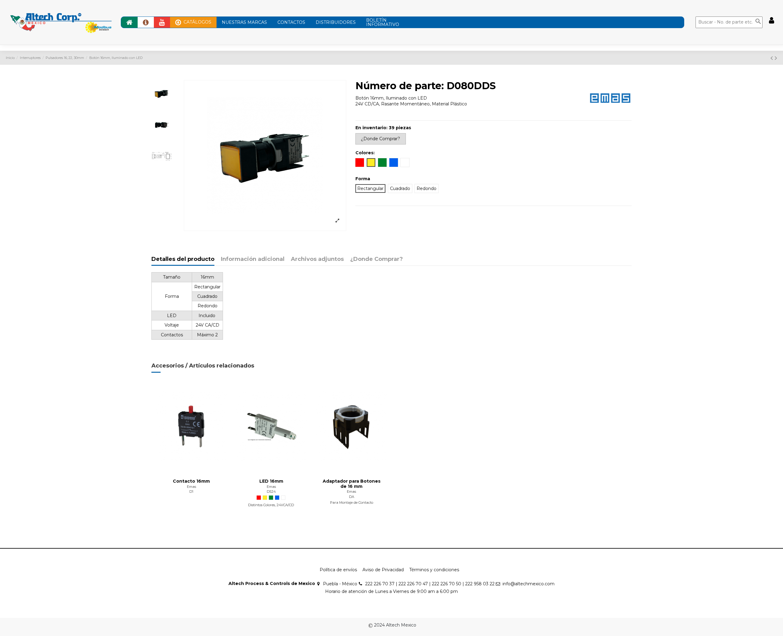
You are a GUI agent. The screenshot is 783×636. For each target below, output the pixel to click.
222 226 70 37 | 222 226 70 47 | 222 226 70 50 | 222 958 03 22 (430, 584)
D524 (271, 491)
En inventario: (371, 127)
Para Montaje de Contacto (351, 502)
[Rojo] (259, 497)
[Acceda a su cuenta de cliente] (771, 20)
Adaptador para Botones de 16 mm (351, 483)
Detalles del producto (182, 259)
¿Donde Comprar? (376, 259)
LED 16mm (271, 481)
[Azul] (277, 497)
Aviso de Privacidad (383, 569)
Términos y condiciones (434, 569)
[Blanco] (283, 497)
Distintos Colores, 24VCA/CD (271, 505)
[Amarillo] (265, 497)
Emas (191, 486)
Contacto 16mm (191, 481)
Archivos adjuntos (317, 259)
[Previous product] (772, 58)
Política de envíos (338, 569)
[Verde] (271, 497)
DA (351, 497)
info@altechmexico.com (529, 584)
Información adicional (252, 259)
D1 (191, 491)
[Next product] (776, 58)
